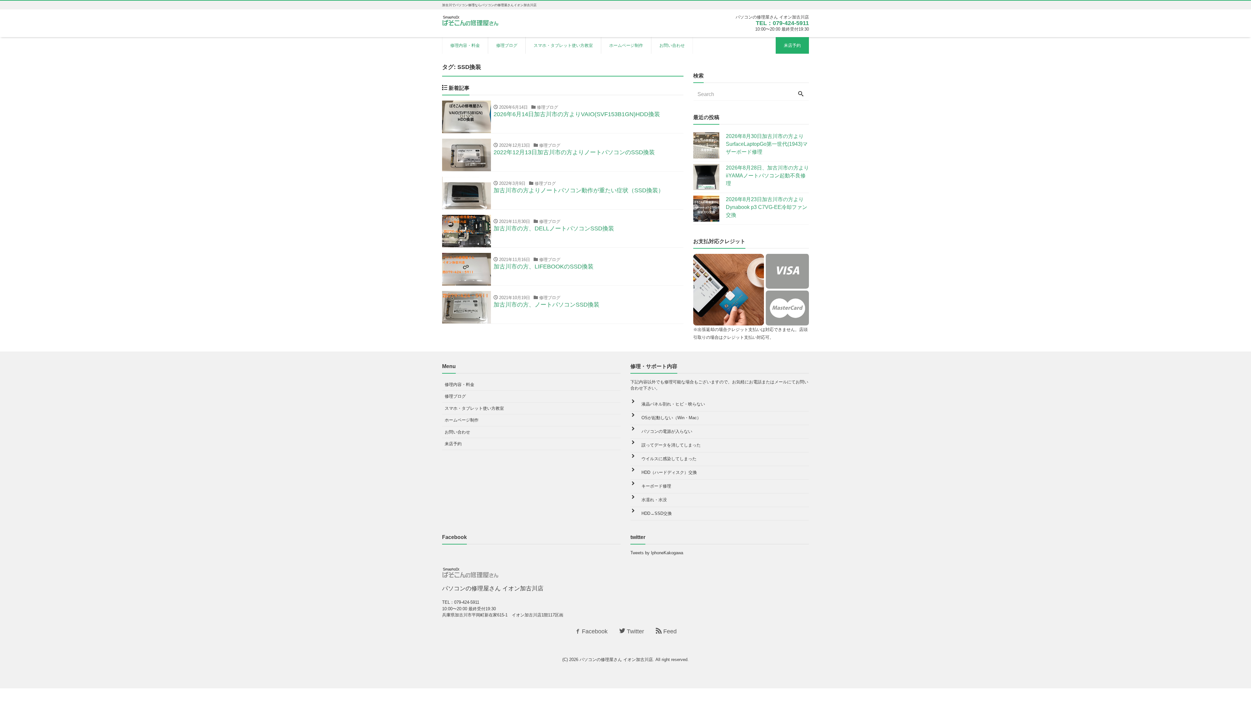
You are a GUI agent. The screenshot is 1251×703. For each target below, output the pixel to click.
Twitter (634, 631)
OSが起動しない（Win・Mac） (671, 417)
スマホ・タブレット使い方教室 (563, 45)
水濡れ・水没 (654, 499)
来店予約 (792, 45)
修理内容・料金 (465, 45)
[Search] (801, 94)
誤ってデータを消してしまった (671, 445)
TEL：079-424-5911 (782, 23)
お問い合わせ (672, 45)
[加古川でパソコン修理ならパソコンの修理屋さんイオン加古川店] (471, 20)
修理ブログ (506, 45)
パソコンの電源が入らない (666, 431)
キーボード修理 (656, 486)
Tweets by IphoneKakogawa (656, 552)
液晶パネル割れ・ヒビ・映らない (673, 404)
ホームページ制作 (626, 45)
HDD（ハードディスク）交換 (669, 472)
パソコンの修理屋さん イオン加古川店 (616, 659)
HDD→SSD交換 (656, 513)
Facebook (594, 631)
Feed (669, 631)
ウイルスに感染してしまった (669, 458)
